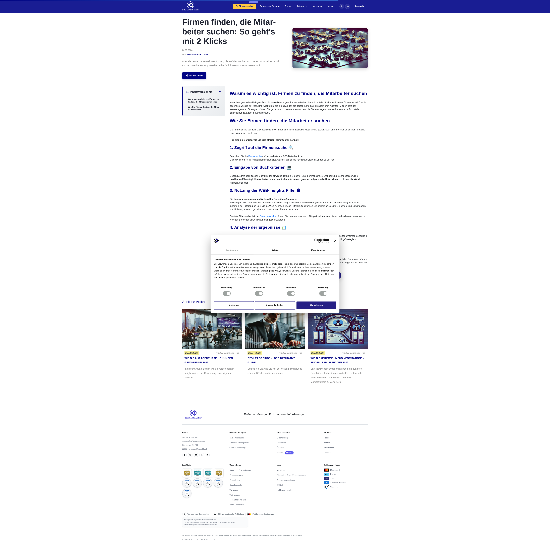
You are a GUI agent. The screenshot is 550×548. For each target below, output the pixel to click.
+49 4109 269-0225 (190, 437)
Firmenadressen (236, 475)
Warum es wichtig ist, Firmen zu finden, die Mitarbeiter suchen (203, 100)
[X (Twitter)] (207, 455)
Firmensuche (246, 6)
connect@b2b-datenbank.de (193, 441)
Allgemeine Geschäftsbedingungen (291, 475)
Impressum (281, 470)
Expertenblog (282, 438)
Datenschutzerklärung (286, 480)
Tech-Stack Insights (237, 500)
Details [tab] (275, 250)
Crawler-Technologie (237, 447)
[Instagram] (190, 455)
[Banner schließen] (335, 241)
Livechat (327, 452)
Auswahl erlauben (275, 305)
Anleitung (318, 6)
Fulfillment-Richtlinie (285, 490)
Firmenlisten (234, 480)
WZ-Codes (233, 490)
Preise (288, 6)
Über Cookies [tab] (318, 250)
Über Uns (280, 447)
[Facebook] (184, 455)
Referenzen (302, 6)
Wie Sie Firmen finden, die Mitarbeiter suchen (204, 108)
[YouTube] (196, 455)
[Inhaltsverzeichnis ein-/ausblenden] (220, 92)
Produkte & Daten (268, 6)
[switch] (259, 293)
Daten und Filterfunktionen (240, 470)
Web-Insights (234, 495)
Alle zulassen (316, 305)
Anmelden (360, 6)
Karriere (280, 452)
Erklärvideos (329, 447)
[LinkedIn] (201, 455)
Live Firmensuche (236, 438)
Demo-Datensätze (236, 505)
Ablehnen (234, 305)
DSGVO (280, 485)
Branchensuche (268, 216)
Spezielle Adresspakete (239, 443)
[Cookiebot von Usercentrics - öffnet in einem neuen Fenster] (316, 240)
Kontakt (331, 6)
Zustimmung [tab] (232, 250)
